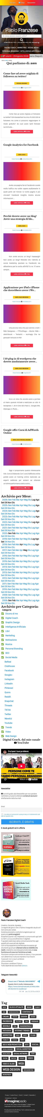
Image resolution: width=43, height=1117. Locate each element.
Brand (29, 1007)
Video (8, 731)
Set (2, 508)
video (30, 1058)
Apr (21, 499)
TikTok (8, 710)
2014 (4, 566)
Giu (29, 499)
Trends (8, 727)
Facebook (9, 670)
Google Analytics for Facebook (20, 145)
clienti (37, 1007)
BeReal (8, 661)
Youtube (8, 723)
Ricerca (14, 1040)
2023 (4, 516)
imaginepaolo (26, 1026)
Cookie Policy (13, 1095)
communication (14, 1012)
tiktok (5, 1058)
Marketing (21, 48)
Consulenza (8, 1098)
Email (3, 806)
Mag (26, 499)
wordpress (7, 1074)
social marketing (23, 1049)
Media (18, 1035)
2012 (4, 578)
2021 (4, 527)
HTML (15, 1026)
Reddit (8, 696)
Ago (37, 527)
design (24, 1016)
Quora (7, 692)
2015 (4, 561)
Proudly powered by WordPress (12, 1110)
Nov (9, 508)
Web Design (25, 297)
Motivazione (11, 640)
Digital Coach (10, 48)
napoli (25, 1035)
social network (20, 1053)
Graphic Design (12, 622)
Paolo (21, 30)
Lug (33, 505)
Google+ (8, 675)
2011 (4, 583)
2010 (4, 589)
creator (14, 1017)
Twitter (8, 714)
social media (6, 1053)
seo (22, 1040)
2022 (4, 522)
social (35, 1044)
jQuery (36, 1031)
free (26, 1021)
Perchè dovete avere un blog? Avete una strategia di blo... (20, 217)
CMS (4, 1012)
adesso (24, 966)
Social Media (33, 48)
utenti (22, 1058)
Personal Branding (10, 51)
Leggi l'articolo (19, 131)
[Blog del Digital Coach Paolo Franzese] (21, 24)
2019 (4, 539)
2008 (4, 600)
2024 (4, 511)
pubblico (6, 1040)
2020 (4, 533)
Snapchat (9, 701)
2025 (4, 505)
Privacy (7, 1095)
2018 (4, 544)
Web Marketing (28, 1070)
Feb (14, 499)
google (6, 1026)
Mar (18, 499)
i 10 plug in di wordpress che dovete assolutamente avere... (20, 360)
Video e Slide (9, 1064)
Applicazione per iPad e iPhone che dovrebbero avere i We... (21, 289)
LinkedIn (9, 683)
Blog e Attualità (16, 1007)
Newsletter (32, 1095)
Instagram (9, 679)
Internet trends (22, 1030)
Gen (10, 499)
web (21, 1063)
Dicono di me (11, 613)
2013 (4, 572)
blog (4, 1007)
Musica (8, 644)
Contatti (26, 1095)
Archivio (15, 1098)
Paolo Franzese (17, 87)
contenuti (27, 1012)
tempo (33, 1053)
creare (6, 1017)
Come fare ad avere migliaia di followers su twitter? (20, 75)
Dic (13, 508)
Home (6, 60)
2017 (4, 550)
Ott (6, 508)
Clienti (20, 1095)
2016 (4, 555)
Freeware (34, 1021)
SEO (7, 653)
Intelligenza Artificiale (30, 51)
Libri (7, 631)
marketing (7, 1035)
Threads (8, 705)
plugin (33, 1035)
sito (26, 1045)
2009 (4, 594)
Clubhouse (10, 666)
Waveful (8, 718)
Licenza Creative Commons (11, 1112)
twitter (13, 1058)
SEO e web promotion (12, 1044)
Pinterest (9, 688)
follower (18, 1021)
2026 (4, 499)
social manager (8, 1049)
